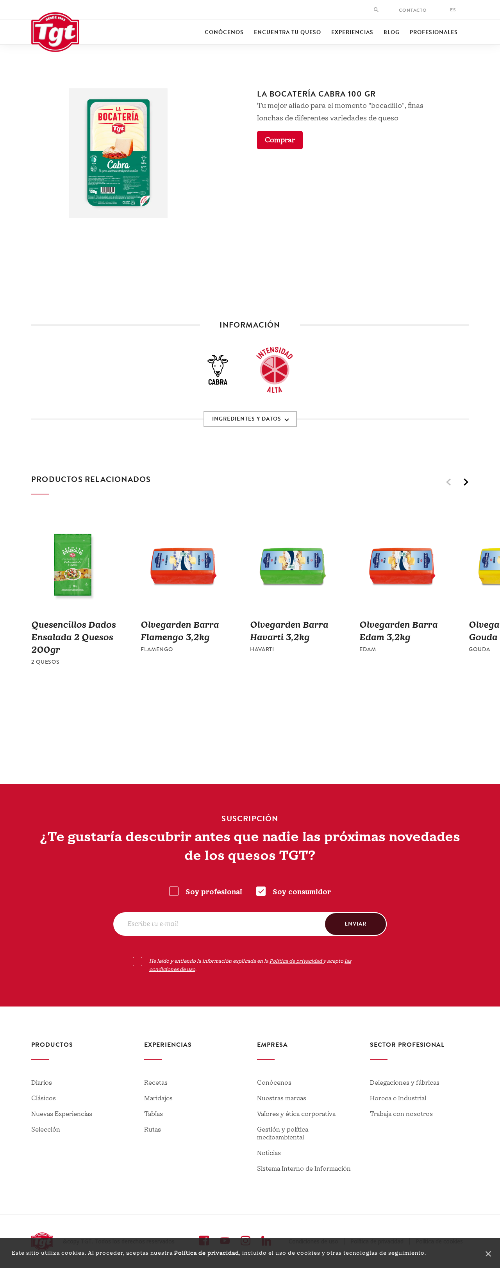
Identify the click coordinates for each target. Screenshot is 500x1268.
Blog (392, 32)
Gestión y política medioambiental (282, 1133)
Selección (45, 1130)
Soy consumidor (302, 892)
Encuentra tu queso (287, 32)
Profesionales (434, 32)
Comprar (280, 140)
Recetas (156, 1083)
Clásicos (43, 1098)
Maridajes (158, 1098)
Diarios (41, 1083)
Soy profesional (214, 892)
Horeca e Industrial (398, 1098)
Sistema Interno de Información (304, 1169)
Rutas (152, 1130)
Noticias (269, 1153)
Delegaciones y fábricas (404, 1083)
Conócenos (224, 32)
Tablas (153, 1114)
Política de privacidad (206, 1253)
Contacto (413, 10)
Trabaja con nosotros (401, 1114)
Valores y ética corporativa (296, 1114)
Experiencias (352, 32)
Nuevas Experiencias (61, 1114)
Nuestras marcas (281, 1098)
